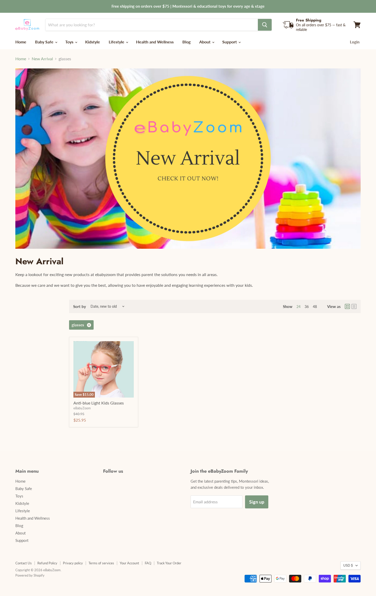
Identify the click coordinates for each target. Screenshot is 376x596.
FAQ (148, 563)
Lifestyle (117, 41)
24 (298, 306)
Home (20, 41)
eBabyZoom (82, 408)
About (205, 41)
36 (307, 306)
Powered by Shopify (30, 575)
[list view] (354, 306)
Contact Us (23, 563)
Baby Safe (44, 41)
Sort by (79, 306)
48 (315, 306)
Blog (186, 41)
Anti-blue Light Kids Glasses (98, 402)
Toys (69, 41)
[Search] (265, 25)
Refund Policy (47, 563)
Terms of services (101, 563)
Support (230, 41)
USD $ (348, 565)
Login (354, 42)
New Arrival (42, 58)
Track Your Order (169, 563)
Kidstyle (92, 41)
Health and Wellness (155, 41)
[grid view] (347, 306)
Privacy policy (73, 563)
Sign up (256, 502)
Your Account (129, 563)
